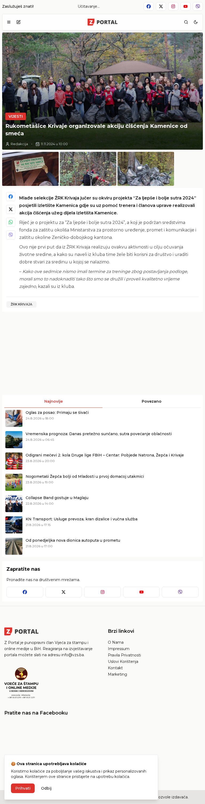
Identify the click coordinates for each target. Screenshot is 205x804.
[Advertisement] (51, 353)
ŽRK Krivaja (21, 304)
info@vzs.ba (72, 654)
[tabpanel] (102, 482)
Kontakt (115, 668)
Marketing (117, 674)
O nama (116, 642)
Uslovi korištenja (123, 661)
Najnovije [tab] (53, 401)
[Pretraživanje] (186, 22)
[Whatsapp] (10, 222)
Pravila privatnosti (124, 655)
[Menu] (9, 22)
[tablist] (102, 401)
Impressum (118, 648)
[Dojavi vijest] (18, 22)
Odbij (46, 788)
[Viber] (10, 235)
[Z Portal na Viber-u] (198, 6)
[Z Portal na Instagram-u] (173, 6)
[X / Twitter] (10, 209)
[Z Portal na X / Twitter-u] (161, 6)
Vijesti (16, 116)
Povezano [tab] (151, 401)
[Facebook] (10, 196)
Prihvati (22, 788)
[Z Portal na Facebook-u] (149, 6)
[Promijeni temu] (195, 22)
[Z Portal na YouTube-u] (185, 6)
